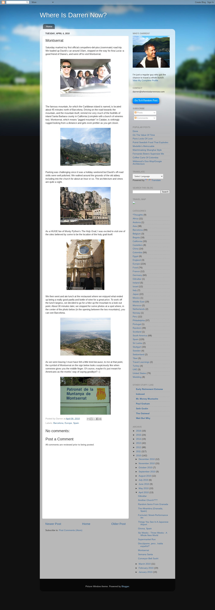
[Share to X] (94, 418)
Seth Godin (142, 408)
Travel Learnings (141, 362)
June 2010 (144, 484)
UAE (135, 369)
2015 (139, 435)
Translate (156, 180)
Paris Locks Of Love (143, 138)
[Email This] (88, 418)
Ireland (136, 283)
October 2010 (146, 467)
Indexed (140, 394)
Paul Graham (143, 404)
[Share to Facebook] (97, 418)
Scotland (137, 332)
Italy (135, 290)
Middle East (138, 302)
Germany (137, 275)
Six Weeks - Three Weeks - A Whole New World (152, 534)
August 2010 (145, 476)
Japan (136, 294)
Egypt (135, 256)
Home (49, 26)
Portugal (137, 324)
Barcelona (58, 423)
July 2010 (144, 480)
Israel (135, 286)
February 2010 (146, 568)
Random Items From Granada (153, 504)
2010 (139, 455)
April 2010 (144, 492)
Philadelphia (139, 320)
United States (139, 373)
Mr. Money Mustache (147, 399)
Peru (135, 316)
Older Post (118, 523)
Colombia (137, 252)
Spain (76, 423)
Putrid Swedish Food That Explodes (150, 142)
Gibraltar (137, 279)
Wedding (137, 377)
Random (137, 328)
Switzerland (138, 354)
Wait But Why (143, 418)
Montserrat (143, 550)
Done (135, 131)
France (136, 271)
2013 (139, 443)
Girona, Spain (145, 528)
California (137, 241)
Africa (135, 218)
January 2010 (146, 572)
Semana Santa (145, 554)
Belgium (137, 234)
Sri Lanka (137, 343)
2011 (138, 451)
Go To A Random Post (146, 100)
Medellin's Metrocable (143, 146)
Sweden (137, 351)
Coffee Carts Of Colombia (145, 157)
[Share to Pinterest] (100, 418)
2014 (139, 439)
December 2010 (147, 459)
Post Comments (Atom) (70, 530)
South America (140, 335)
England (137, 260)
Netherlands (139, 309)
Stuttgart (137, 347)
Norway (136, 313)
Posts (139, 112)
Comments (142, 118)
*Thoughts (138, 215)
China (136, 249)
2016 (139, 431)
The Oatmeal (143, 413)
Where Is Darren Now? (73, 15)
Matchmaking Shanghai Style (147, 150)
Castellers (138, 245)
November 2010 (147, 463)
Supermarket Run (147, 539)
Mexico (136, 298)
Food (135, 267)
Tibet (135, 358)
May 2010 (144, 488)
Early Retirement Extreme (149, 389)
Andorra (137, 222)
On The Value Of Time (144, 135)
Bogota (136, 237)
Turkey (136, 366)
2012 (139, 447)
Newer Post (53, 523)
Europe (68, 423)
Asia (135, 226)
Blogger (125, 586)
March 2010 (145, 564)
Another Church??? (148, 500)
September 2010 (147, 471)
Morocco (137, 305)
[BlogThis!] (91, 418)
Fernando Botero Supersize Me (148, 154)
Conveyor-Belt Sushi (148, 558)
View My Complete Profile (145, 80)
